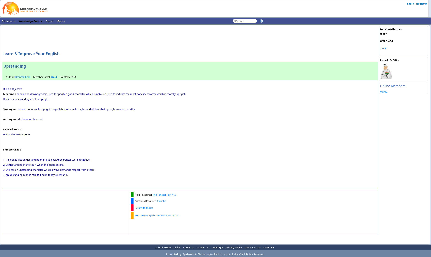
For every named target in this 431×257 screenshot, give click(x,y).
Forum (49, 21)
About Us (188, 247)
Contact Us (202, 247)
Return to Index (144, 207)
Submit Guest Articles (167, 247)
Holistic (161, 201)
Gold (54, 77)
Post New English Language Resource (156, 215)
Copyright (217, 247)
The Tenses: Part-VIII (164, 194)
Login (410, 3)
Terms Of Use (252, 247)
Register (421, 3)
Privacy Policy (234, 247)
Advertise (268, 247)
